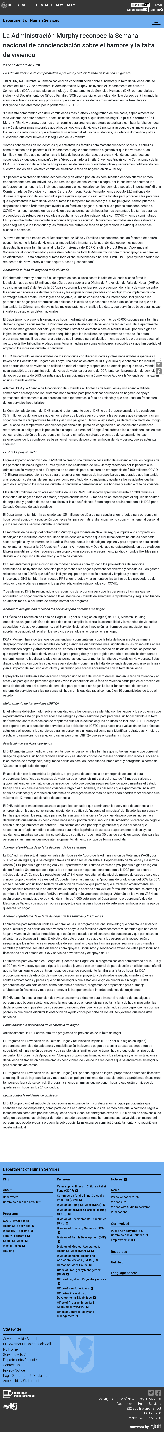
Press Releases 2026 (125, 1197)
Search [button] (155, 9)
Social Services (13, 1240)
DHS (6, 1179)
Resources (119, 1252)
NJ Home (10, 1349)
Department (10, 1197)
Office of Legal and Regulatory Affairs (81, 1279)
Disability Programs (16, 1230)
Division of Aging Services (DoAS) (79, 1204)
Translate (138, 4)
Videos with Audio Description (130, 1207)
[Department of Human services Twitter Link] (151, 1394)
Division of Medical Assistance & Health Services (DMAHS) (78, 1248)
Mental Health (12, 1245)
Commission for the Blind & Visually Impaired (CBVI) (80, 1197)
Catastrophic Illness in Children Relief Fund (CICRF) (81, 1188)
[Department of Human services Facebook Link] (158, 1394)
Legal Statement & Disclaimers (26, 1376)
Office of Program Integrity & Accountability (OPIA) (75, 1304)
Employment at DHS (124, 1240)
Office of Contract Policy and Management (75, 1314)
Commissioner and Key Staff (22, 1202)
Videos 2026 (119, 1202)
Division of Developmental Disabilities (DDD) (81, 1221)
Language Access (124, 1273)
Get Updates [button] (135, 9)
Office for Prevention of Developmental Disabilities (74, 1295)
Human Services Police (72, 1265)
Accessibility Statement (21, 1381)
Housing (8, 1250)
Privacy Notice (14, 1370)
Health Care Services (17, 1225)
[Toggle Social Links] (159, 359)
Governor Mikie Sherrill (20, 1339)
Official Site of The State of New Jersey (41, 5)
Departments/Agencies (21, 1360)
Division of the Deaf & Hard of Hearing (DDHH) (81, 1212)
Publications (119, 1212)
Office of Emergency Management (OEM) (79, 1272)
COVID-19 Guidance (16, 1220)
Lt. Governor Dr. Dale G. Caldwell (27, 1344)
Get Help (117, 1262)
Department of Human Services (31, 1169)
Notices (117, 1179)
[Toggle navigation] (156, 21)
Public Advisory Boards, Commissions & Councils (128, 1233)
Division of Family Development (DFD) (81, 1237)
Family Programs (15, 1235)
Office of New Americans (73, 1288)
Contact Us (11, 1365)
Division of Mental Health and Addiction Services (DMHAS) (76, 1258)
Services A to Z (14, 1355)
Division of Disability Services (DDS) (80, 1228)
